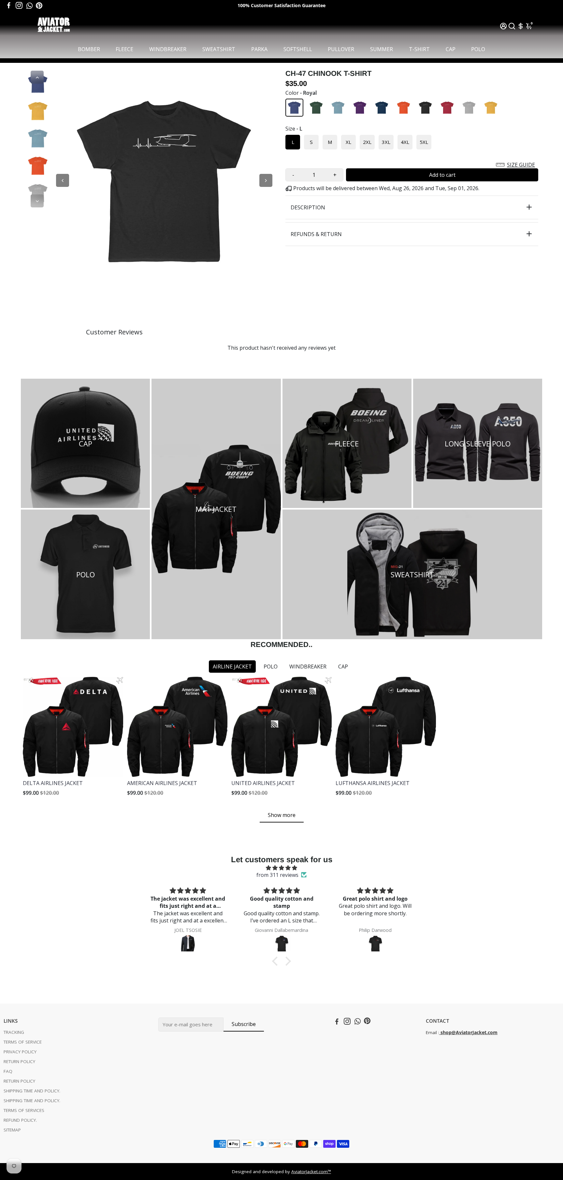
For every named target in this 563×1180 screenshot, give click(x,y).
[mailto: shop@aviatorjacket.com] (439, 1032)
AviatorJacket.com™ (311, 1171)
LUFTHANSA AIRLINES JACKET (373, 783)
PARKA (259, 49)
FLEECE (124, 49)
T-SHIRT (419, 49)
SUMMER (381, 49)
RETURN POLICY (19, 1061)
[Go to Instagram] (19, 5)
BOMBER (89, 49)
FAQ (8, 1071)
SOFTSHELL (297, 49)
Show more (282, 815)
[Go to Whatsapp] (29, 5)
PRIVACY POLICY (20, 1052)
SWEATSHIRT (218, 49)
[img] (281, 867)
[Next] (37, 200)
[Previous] (37, 77)
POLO (478, 49)
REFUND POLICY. (20, 1120)
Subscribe (244, 1024)
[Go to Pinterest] (39, 5)
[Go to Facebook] (8, 5)
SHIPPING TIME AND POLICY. (32, 1091)
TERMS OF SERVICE (23, 1042)
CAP (450, 49)
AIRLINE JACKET (232, 666)
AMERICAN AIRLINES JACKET (162, 783)
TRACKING (14, 1032)
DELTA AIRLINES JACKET (53, 783)
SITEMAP (12, 1130)
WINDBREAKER (167, 49)
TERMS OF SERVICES (24, 1110)
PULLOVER (341, 49)
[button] (411, 164)
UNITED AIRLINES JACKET (263, 783)
